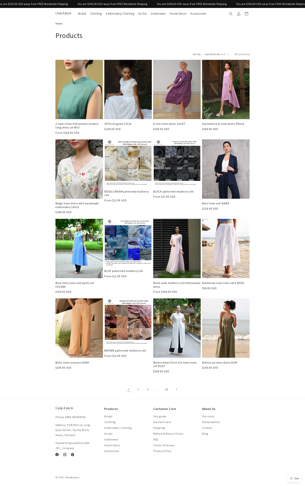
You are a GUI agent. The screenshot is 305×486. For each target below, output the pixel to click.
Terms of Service (164, 445)
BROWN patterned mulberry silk (125, 350)
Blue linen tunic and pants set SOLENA (74, 285)
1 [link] (128, 389)
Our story (208, 416)
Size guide (159, 416)
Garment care (162, 422)
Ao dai (108, 434)
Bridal (108, 416)
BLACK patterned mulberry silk (173, 191)
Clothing (110, 422)
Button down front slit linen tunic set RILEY (175, 364)
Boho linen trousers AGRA (72, 362)
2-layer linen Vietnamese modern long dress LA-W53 (77, 125)
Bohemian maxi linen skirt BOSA (223, 283)
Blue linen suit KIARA (215, 203)
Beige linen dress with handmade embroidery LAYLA (77, 205)
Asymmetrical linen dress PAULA (223, 124)
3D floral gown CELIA (117, 124)
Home (58, 23)
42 (166, 389)
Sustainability (211, 422)
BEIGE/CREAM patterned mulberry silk (126, 193)
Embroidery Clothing (118, 428)
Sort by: (197, 54)
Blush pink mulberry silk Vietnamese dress (177, 285)
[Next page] (176, 389)
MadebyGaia (72, 477)
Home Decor (112, 445)
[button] (231, 14)
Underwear (111, 439)
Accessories (111, 451)
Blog (205, 434)
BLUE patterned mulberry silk (123, 271)
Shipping (159, 428)
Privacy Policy (162, 451)
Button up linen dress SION (219, 362)
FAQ (155, 439)
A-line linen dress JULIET (169, 124)
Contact (207, 428)
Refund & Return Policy (168, 434)
